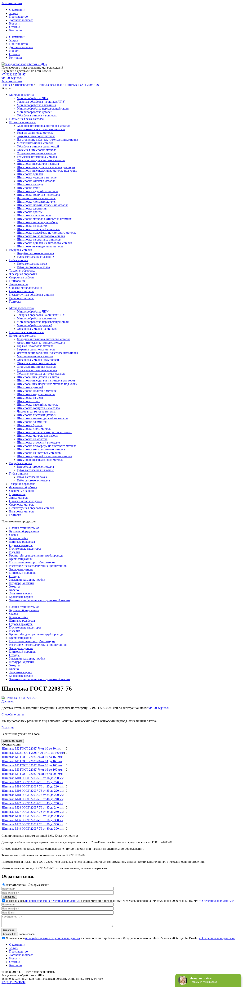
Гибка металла (18, 260)
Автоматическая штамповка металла (41, 129)
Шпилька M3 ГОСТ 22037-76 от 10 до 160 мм (32, 757)
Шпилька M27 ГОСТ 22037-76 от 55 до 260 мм (32, 811)
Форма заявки (40, 884)
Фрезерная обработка (23, 274)
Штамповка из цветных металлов (39, 239)
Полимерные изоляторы (25, 548)
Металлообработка (21, 94)
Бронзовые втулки (21, 596)
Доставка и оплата (21, 20)
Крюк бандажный (21, 559)
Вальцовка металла (21, 298)
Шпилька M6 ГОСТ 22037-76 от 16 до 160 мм (32, 769)
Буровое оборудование (24, 531)
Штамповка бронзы (29, 212)
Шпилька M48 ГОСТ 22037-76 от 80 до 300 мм (32, 828)
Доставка (8, 701)
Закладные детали (21, 569)
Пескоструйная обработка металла (31, 294)
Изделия (14, 552)
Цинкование (17, 280)
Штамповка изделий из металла (37, 191)
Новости (14, 23)
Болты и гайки (18, 538)
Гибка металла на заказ (32, 263)
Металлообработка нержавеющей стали (43, 108)
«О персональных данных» (217, 900)
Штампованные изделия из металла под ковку (47, 170)
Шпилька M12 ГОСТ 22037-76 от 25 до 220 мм (32, 782)
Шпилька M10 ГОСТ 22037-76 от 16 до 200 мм (32, 778)
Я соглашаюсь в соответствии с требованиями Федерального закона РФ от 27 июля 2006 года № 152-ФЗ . (120, 900)
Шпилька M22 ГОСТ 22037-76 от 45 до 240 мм (32, 803)
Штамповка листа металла (34, 215)
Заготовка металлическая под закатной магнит (39, 600)
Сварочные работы (21, 277)
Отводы (14, 576)
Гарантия (8, 727)
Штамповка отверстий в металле (38, 229)
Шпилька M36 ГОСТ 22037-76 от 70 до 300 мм (32, 820)
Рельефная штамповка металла (37, 156)
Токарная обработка (22, 270)
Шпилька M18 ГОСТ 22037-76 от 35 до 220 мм (32, 794)
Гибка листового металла (33, 267)
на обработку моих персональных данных (52, 900)
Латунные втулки (20, 593)
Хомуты (14, 586)
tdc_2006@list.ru (12, 77)
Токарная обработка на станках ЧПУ (41, 101)
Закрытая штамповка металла (36, 136)
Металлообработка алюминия (36, 105)
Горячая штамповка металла (35, 132)
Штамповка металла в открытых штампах (44, 218)
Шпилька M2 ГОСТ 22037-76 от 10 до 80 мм (31, 748)
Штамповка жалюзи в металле (36, 177)
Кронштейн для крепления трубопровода (36, 555)
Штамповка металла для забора (37, 222)
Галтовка (15, 301)
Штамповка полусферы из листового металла (46, 232)
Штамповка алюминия (32, 208)
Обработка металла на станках (37, 115)
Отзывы (14, 27)
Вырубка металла (20, 249)
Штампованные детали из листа (38, 163)
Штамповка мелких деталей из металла (42, 205)
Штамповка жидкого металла (36, 181)
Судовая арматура (21, 545)
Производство (18, 16)
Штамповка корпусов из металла (38, 194)
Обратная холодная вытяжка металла (41, 160)
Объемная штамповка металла (36, 149)
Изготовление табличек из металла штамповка (47, 139)
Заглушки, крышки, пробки (27, 579)
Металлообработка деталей (34, 112)
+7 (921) (13, 74)
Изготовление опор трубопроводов (32, 562)
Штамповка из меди (30, 184)
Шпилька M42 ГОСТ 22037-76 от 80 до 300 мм (32, 824)
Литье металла (18, 284)
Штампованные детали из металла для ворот (46, 167)
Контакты (15, 30)
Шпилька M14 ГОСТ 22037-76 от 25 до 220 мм (32, 786)
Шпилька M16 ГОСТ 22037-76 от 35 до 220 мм (32, 790)
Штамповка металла (22, 122)
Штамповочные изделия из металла (40, 246)
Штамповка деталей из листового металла (44, 243)
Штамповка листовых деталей (36, 201)
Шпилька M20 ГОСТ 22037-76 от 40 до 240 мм (32, 799)
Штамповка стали (28, 187)
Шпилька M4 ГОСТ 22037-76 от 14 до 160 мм (32, 761)
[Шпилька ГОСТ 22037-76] (20, 698)
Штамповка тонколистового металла (41, 236)
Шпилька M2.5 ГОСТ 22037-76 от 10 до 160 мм (33, 752)
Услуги (13, 13)
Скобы (13, 534)
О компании (17, 9)
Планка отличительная (24, 528)
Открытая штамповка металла (36, 153)
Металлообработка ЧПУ (32, 98)
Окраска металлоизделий (25, 287)
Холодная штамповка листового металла (43, 125)
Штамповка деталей (30, 174)
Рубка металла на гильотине (35, 256)
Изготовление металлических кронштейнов (38, 565)
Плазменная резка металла (26, 118)
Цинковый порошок (22, 572)
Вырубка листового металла (35, 253)
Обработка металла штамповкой (38, 146)
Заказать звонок (12, 3)
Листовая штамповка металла (36, 198)
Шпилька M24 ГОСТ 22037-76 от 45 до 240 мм (32, 807)
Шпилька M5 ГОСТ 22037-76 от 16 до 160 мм (32, 765)
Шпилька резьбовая (22, 541)
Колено (14, 590)
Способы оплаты (13, 714)
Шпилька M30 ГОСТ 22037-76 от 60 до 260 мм (32, 816)
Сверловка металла (21, 291)
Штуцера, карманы (21, 583)
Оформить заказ (12, 740)
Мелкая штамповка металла (35, 143)
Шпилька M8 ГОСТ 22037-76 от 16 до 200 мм (32, 773)
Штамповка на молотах (32, 225)
